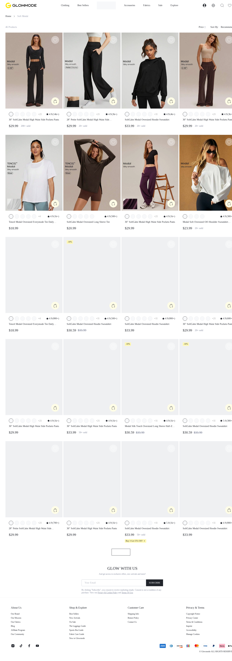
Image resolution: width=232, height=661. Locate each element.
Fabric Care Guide (76, 634)
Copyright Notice (193, 614)
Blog (13, 626)
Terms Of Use (127, 592)
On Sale (72, 622)
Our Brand (15, 614)
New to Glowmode (77, 638)
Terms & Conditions (194, 622)
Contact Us (132, 622)
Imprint (189, 626)
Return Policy (133, 618)
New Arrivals (74, 618)
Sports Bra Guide (76, 630)
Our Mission (16, 618)
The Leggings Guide (77, 626)
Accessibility (191, 630)
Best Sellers (74, 614)
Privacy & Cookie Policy (108, 592)
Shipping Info (133, 614)
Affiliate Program (18, 630)
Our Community (17, 634)
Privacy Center (192, 618)
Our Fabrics (16, 622)
